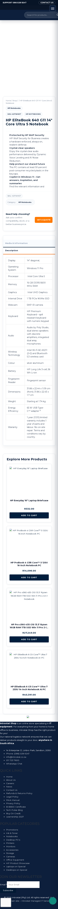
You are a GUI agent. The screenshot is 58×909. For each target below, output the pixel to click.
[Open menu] (52, 8)
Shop (14, 100)
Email (3, 884)
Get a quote (43, 220)
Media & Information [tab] (16, 243)
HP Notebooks (14, 108)
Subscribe (8, 890)
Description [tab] (11, 250)
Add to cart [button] (29, 515)
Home (8, 100)
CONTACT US (46, 2)
